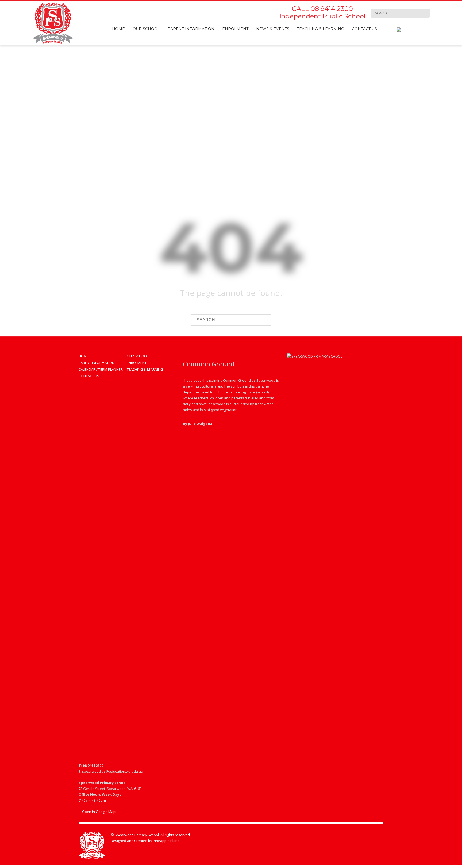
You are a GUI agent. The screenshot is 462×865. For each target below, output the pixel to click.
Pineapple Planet (167, 840)
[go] (424, 13)
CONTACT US (89, 375)
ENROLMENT (137, 362)
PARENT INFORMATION (96, 362)
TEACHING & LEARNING (145, 369)
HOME (83, 356)
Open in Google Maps (99, 811)
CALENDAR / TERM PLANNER (101, 369)
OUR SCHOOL (137, 356)
